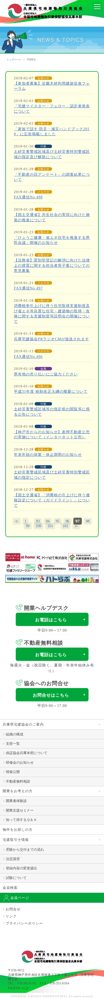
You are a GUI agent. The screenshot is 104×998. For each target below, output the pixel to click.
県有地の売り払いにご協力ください (46, 374)
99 (28, 526)
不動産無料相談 (18, 781)
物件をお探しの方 (18, 830)
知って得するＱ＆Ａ (21, 820)
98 (88, 521)
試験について (16, 878)
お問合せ (13, 909)
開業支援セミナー (20, 810)
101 (50, 526)
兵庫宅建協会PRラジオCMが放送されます (51, 339)
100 (38, 526)
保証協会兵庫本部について (26, 753)
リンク (11, 916)
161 (65, 526)
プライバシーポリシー (24, 923)
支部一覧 (13, 744)
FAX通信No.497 (28, 288)
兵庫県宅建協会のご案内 (23, 724)
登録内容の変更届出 (21, 868)
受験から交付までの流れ (25, 850)
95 (57, 521)
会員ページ (19, 898)
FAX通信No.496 (28, 357)
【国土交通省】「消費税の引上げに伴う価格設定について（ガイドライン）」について (52, 500)
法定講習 (13, 859)
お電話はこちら (51, 619)
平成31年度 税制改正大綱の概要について (50, 392)
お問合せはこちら (51, 695)
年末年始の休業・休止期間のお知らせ (48, 455)
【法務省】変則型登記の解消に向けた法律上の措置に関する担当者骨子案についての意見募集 (52, 265)
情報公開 (13, 772)
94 (48, 521)
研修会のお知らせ (20, 762)
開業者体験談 (16, 801)
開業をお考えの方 (18, 791)
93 (38, 521)
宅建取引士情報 (16, 840)
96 (67, 521)
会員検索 (10, 888)
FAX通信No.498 (28, 197)
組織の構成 (14, 734)
